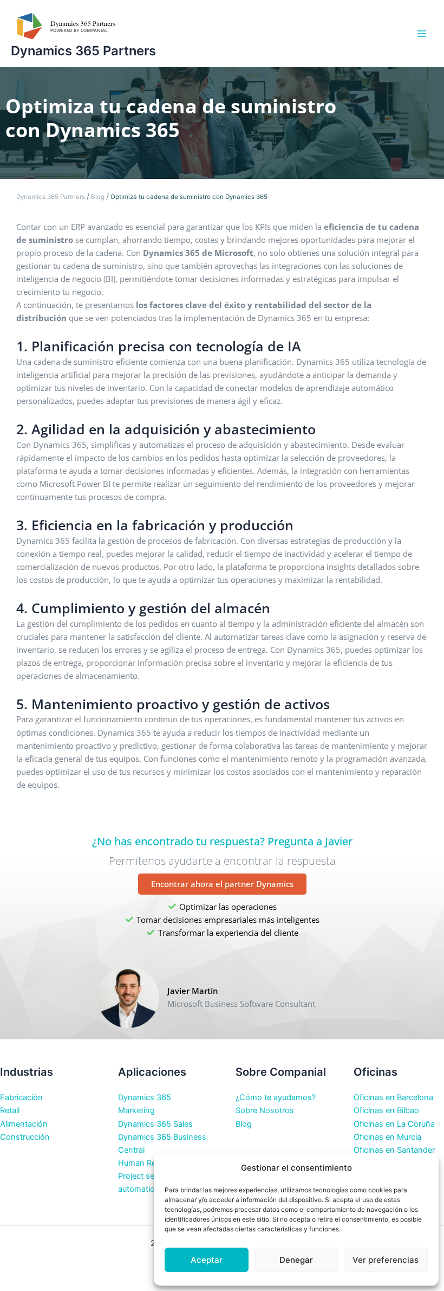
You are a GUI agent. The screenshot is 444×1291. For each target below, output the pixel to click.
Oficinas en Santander (394, 1150)
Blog (98, 197)
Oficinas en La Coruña (394, 1124)
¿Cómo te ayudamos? (276, 1097)
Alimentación (24, 1124)
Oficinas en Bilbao (386, 1110)
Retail (9, 1110)
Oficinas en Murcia (387, 1137)
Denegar (296, 1260)
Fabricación (21, 1097)
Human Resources (151, 1163)
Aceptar (207, 1260)
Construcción (25, 1137)
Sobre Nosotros (265, 1110)
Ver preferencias (385, 1260)
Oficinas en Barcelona (393, 1097)
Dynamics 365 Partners (83, 51)
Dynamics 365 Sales (155, 1124)
